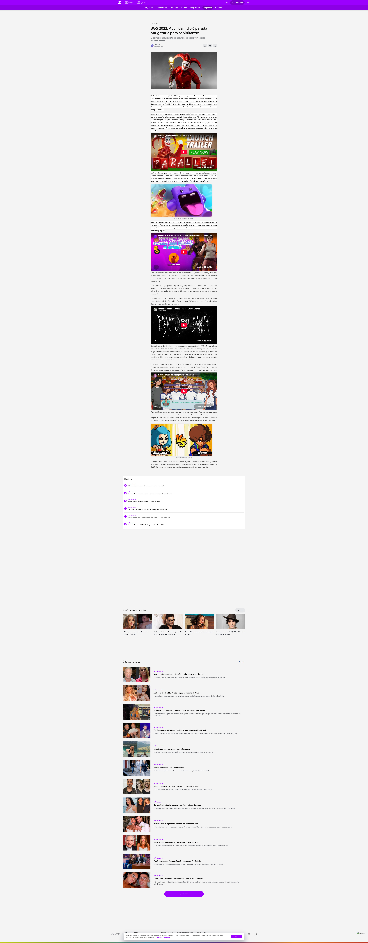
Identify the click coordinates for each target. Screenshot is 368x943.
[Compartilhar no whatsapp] (205, 45)
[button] (137, 627)
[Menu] (248, 2)
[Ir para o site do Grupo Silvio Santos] (121, 934)
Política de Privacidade (162, 937)
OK (236, 936)
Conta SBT (239, 2)
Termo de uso (201, 933)
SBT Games (155, 24)
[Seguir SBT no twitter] (249, 934)
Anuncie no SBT (167, 933)
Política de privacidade (184, 933)
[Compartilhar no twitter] (215, 45)
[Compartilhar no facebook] (210, 45)
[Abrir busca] (227, 3)
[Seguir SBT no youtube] (255, 934)
